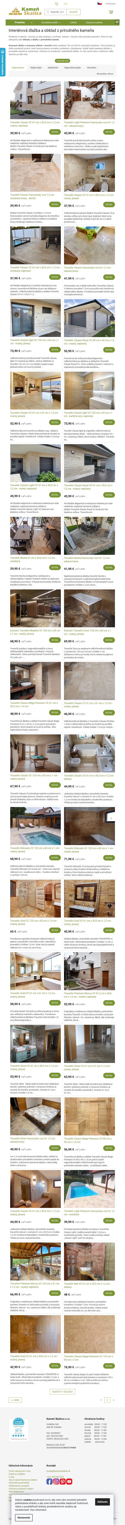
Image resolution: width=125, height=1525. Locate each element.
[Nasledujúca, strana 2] (107, 1400)
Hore (16, 1400)
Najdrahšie (53, 67)
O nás (11, 1477)
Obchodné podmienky (19, 1483)
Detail (55, 132)
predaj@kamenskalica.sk (58, 1471)
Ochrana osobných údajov (21, 1488)
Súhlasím (102, 1501)
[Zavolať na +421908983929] (59, 3)
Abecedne (91, 67)
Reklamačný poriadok (19, 1486)
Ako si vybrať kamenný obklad (23, 1480)
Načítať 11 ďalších (62, 1392)
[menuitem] (21, 22)
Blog (11, 1500)
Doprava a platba (17, 1474)
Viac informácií (38, 1509)
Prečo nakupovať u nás (19, 1471)
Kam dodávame (16, 1491)
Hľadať (73, 12)
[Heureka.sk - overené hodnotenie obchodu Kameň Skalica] (19, 1429)
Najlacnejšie (36, 67)
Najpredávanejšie (72, 67)
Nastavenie (24, 1517)
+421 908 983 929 (55, 1477)
